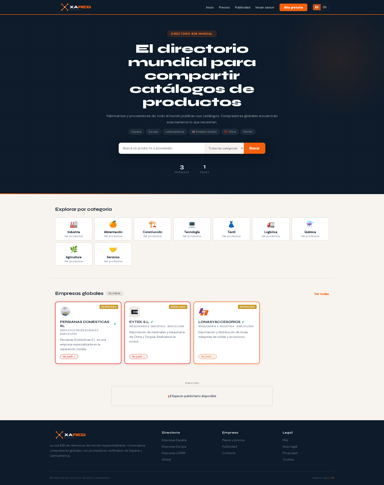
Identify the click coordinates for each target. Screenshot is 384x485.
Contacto (229, 453)
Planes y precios (233, 440)
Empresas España (174, 440)
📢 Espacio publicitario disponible (192, 396)
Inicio (210, 7)
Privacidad (290, 453)
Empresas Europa (174, 446)
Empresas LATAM (173, 453)
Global (166, 459)
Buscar (255, 148)
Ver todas (321, 294)
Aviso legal (290, 446)
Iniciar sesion (265, 7)
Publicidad (229, 446)
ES (316, 7)
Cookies (288, 459)
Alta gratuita (293, 7)
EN (324, 7)
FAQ (285, 440)
